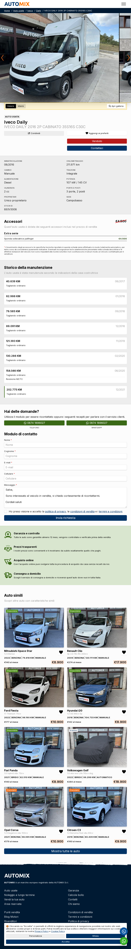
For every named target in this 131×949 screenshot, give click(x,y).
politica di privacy (55, 511)
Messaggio (10, 485)
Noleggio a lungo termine (19, 895)
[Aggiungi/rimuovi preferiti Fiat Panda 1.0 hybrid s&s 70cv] (61, 772)
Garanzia (73, 890)
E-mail (8, 462)
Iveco (30, 10)
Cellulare (9, 473)
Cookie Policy (58, 931)
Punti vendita (12, 912)
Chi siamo (74, 904)
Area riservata (12, 904)
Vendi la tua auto (14, 899)
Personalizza (35, 936)
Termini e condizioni (80, 916)
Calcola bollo (76, 895)
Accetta (65, 942)
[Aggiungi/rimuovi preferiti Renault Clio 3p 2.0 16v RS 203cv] (124, 652)
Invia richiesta (65, 518)
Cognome (10, 451)
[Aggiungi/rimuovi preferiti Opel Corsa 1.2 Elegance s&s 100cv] (61, 831)
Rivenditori (10, 921)
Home (7, 10)
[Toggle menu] (123, 4)
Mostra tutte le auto (65, 851)
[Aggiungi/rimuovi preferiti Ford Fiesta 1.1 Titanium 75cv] (61, 712)
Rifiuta (95, 936)
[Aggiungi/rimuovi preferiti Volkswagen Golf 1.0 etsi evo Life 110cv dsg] (124, 772)
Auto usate (18, 10)
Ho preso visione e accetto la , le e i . (65, 511)
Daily (38, 10)
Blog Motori (11, 916)
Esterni (11, 106)
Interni (21, 106)
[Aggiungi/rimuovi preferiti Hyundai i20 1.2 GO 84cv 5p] (124, 712)
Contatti (72, 899)
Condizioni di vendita (80, 912)
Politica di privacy (78, 921)
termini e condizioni (110, 511)
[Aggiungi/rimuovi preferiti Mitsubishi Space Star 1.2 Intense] (61, 652)
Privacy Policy (42, 931)
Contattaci (97, 148)
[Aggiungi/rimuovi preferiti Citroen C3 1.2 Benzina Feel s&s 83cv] (124, 831)
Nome (8, 440)
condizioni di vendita (82, 511)
